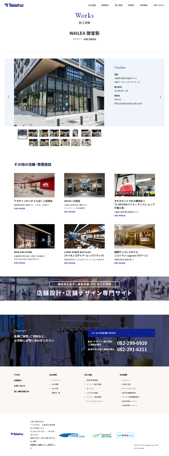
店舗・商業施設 (90, 39)
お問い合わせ (158, 5)
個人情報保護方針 (21, 391)
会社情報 (92, 5)
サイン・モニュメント (95, 401)
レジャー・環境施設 (94, 397)
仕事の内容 (126, 384)
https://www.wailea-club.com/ (128, 103)
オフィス (90, 388)
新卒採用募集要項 (129, 393)
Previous (8, 97)
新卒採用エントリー (129, 401)
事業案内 (105, 5)
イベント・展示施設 (94, 384)
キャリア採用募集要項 (130, 397)
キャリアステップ (129, 388)
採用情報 (143, 5)
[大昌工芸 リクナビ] (72, 434)
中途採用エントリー (129, 405)
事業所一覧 (56, 393)
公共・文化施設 (92, 393)
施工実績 (118, 5)
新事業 (131, 5)
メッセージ (56, 380)
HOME (17, 374)
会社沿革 (55, 388)
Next (160, 97)
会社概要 (55, 384)
